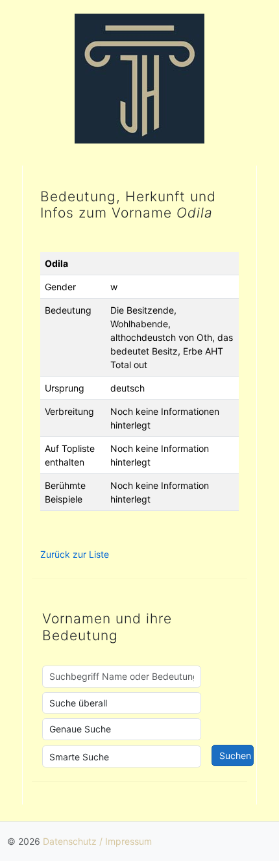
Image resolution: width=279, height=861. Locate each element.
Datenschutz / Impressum (97, 841)
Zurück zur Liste (74, 554)
